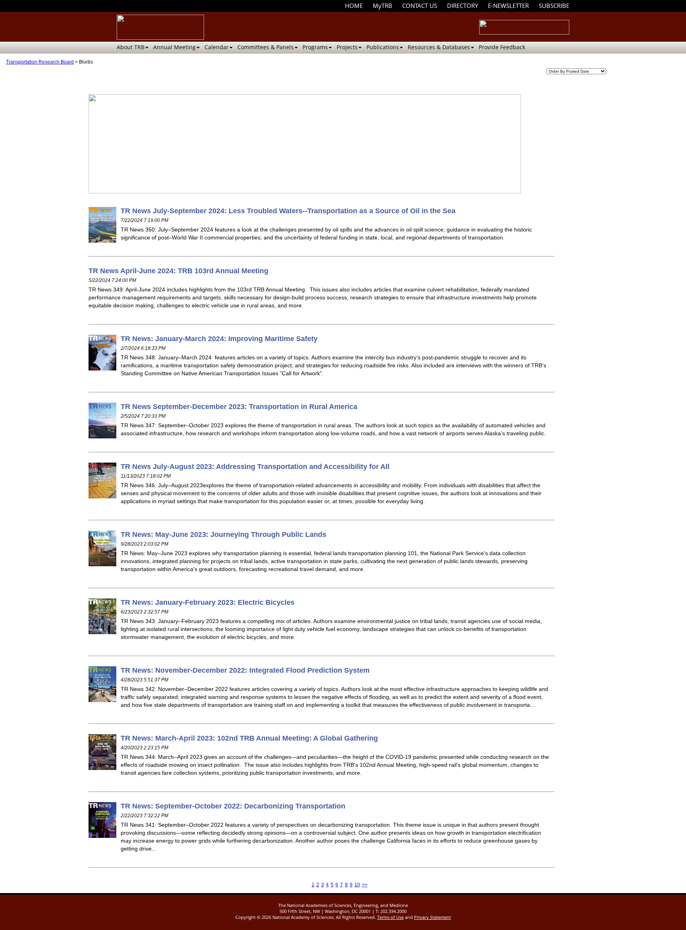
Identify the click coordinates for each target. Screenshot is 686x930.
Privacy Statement (432, 917)
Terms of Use (390, 917)
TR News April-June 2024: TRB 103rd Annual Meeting (178, 271)
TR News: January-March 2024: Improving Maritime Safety (219, 339)
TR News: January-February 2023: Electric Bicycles (208, 602)
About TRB (131, 47)
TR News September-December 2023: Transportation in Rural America (239, 407)
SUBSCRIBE (554, 6)
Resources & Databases (439, 47)
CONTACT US (419, 6)
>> (365, 884)
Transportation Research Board (40, 62)
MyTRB (382, 6)
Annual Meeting (174, 47)
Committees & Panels (265, 47)
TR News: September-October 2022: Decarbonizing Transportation (233, 806)
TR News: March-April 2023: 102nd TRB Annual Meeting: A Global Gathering (249, 738)
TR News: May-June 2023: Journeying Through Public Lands (223, 534)
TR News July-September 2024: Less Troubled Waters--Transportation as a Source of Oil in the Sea (288, 211)
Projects (347, 47)
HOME (354, 6)
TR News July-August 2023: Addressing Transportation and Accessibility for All (255, 467)
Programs (315, 47)
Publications (382, 47)
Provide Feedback (502, 47)
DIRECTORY (462, 6)
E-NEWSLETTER (508, 6)
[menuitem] (354, 6)
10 (357, 884)
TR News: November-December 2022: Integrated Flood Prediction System (245, 670)
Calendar (216, 47)
